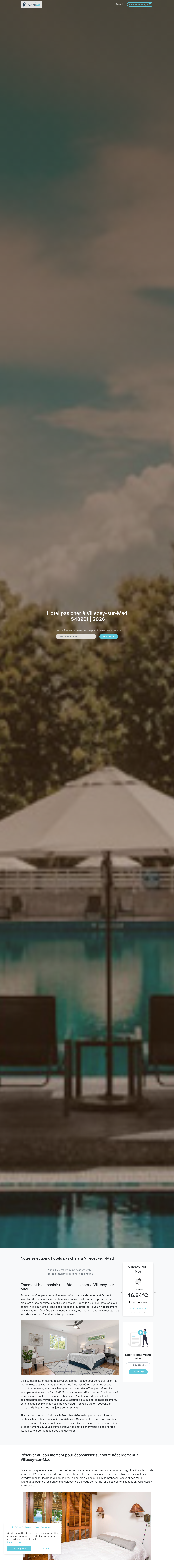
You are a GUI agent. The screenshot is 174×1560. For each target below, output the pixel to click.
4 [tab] (139, 1312)
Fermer (46, 1548)
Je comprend (19, 1548)
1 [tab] (131, 1312)
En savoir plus (14, 1542)
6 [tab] (144, 1312)
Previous (121, 1292)
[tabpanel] (138, 1292)
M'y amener (109, 636)
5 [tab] (142, 1312)
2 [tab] (134, 1312)
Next (154, 1292)
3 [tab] (137, 1312)
